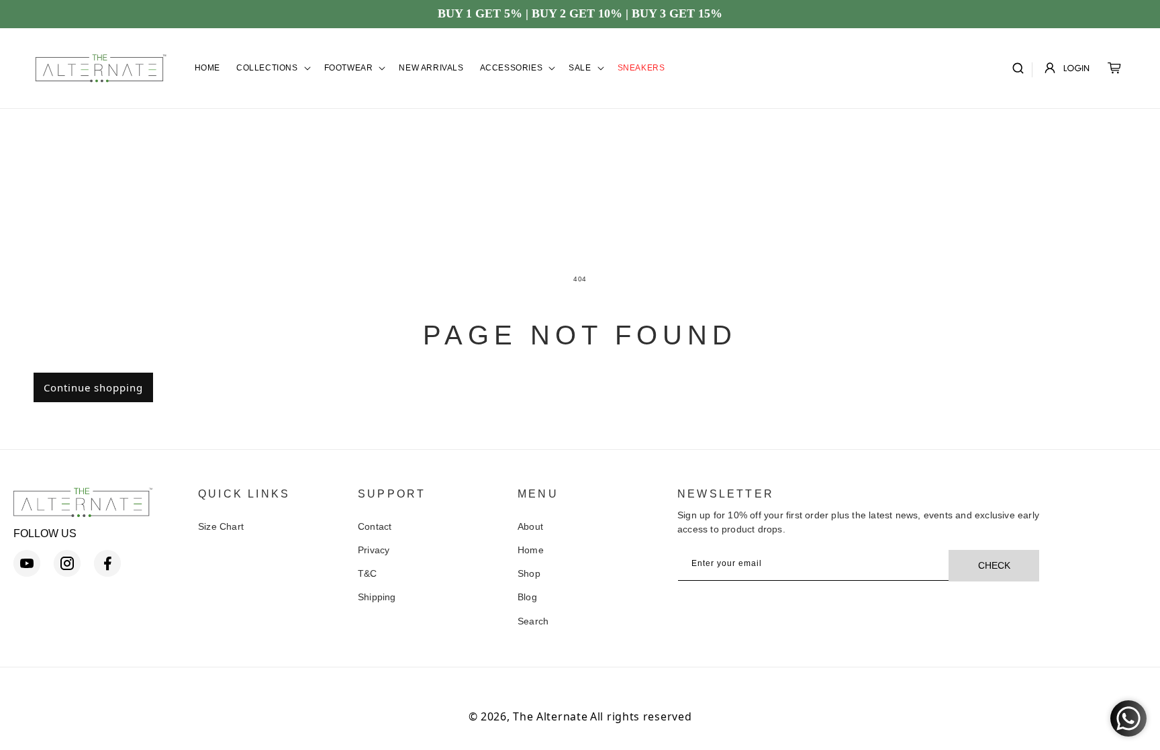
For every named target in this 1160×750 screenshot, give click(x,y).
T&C (367, 573)
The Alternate (550, 716)
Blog (527, 597)
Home (531, 550)
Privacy (373, 550)
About (530, 526)
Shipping (377, 597)
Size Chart (221, 526)
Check (994, 565)
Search (533, 621)
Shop (529, 573)
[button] (272, 68)
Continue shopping (93, 387)
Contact (374, 526)
